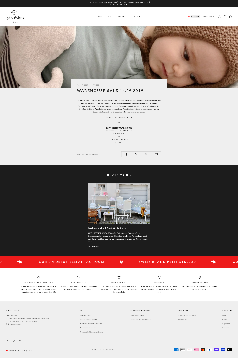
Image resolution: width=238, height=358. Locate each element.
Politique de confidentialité (91, 324)
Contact (136, 16)
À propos (122, 16)
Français (207, 16)
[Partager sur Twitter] (136, 154)
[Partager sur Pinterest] (146, 154)
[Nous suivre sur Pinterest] (20, 340)
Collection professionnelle (140, 320)
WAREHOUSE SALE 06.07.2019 (107, 228)
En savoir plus (93, 247)
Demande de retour (88, 328)
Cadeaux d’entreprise (187, 315)
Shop (100, 16)
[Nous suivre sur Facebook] (7, 340)
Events (96, 85)
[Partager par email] (156, 154)
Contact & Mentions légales (91, 332)
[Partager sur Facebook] (126, 154)
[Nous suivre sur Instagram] (13, 340)
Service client (85, 315)
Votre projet (183, 320)
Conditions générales (89, 320)
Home (110, 16)
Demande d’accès (137, 315)
